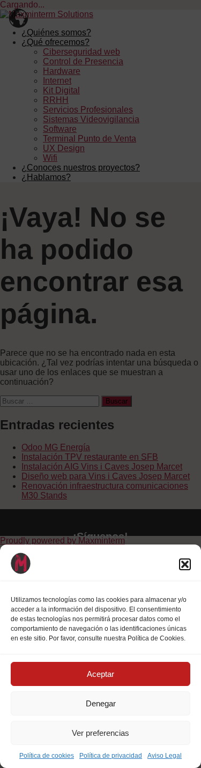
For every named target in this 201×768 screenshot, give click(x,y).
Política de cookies (46, 755)
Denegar (101, 703)
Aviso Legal (164, 755)
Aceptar (100, 673)
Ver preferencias (100, 732)
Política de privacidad (110, 755)
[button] (185, 564)
